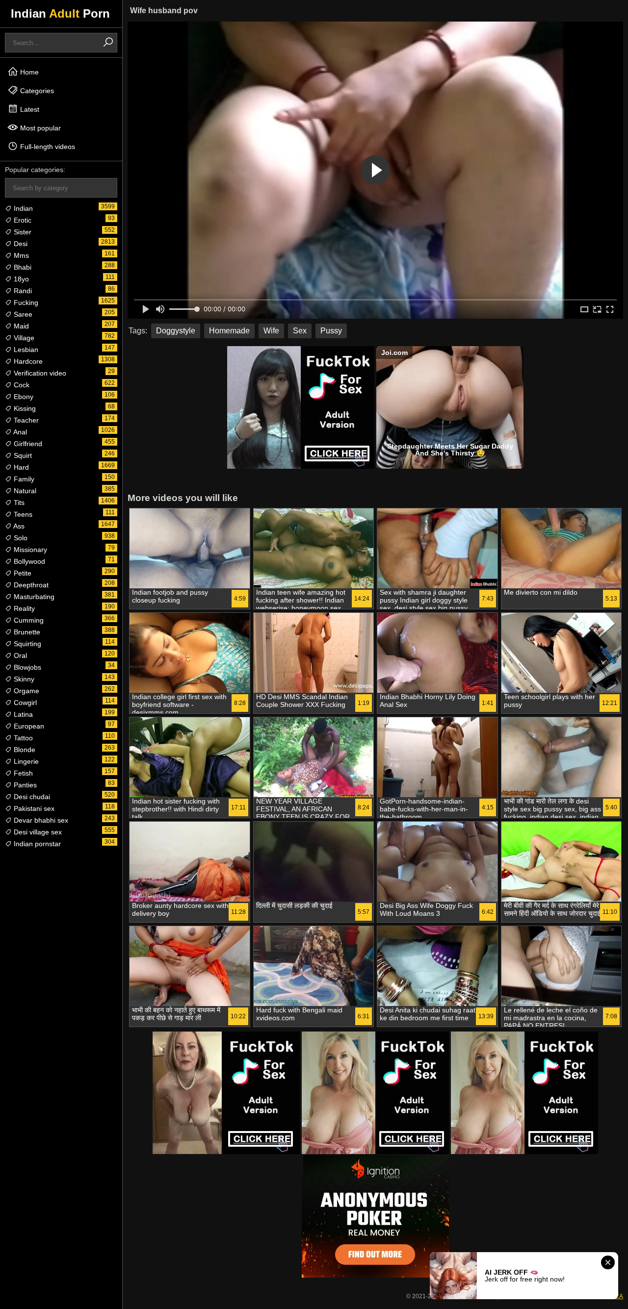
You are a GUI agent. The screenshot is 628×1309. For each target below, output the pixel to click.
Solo (19, 538)
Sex (300, 331)
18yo (20, 279)
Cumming (28, 620)
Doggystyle (175, 331)
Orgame (25, 691)
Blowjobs (26, 667)
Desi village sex (37, 832)
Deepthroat (30, 585)
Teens (22, 514)
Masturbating (33, 597)
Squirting (26, 644)
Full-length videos (46, 147)
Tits (18, 502)
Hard (20, 467)
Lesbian (25, 349)
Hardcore (27, 361)
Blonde (23, 750)
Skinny (23, 679)
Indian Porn (60, 13)
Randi (22, 291)
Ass (18, 526)
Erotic (21, 220)
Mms (20, 255)
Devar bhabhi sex (40, 820)
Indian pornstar (36, 844)
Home (28, 72)
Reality (23, 608)
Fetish (22, 773)
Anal (19, 432)
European (28, 726)
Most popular (39, 128)
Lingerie (25, 761)
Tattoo (22, 738)
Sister (21, 232)
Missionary (29, 550)
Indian (22, 208)
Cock (20, 385)
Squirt (22, 455)
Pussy (331, 331)
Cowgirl (24, 702)
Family (23, 479)
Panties (24, 785)
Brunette (26, 632)
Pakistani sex (33, 808)
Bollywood (28, 561)
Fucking (25, 302)
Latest (28, 109)
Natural (24, 491)
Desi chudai (31, 797)
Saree (22, 314)
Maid (20, 326)
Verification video (39, 373)
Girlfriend (27, 444)
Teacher (25, 420)
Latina (22, 714)
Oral (19, 655)
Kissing (24, 408)
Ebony (22, 397)
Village (23, 338)
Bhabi (21, 267)
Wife (271, 331)
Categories (36, 91)
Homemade (229, 331)
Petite (21, 573)
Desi (19, 244)
